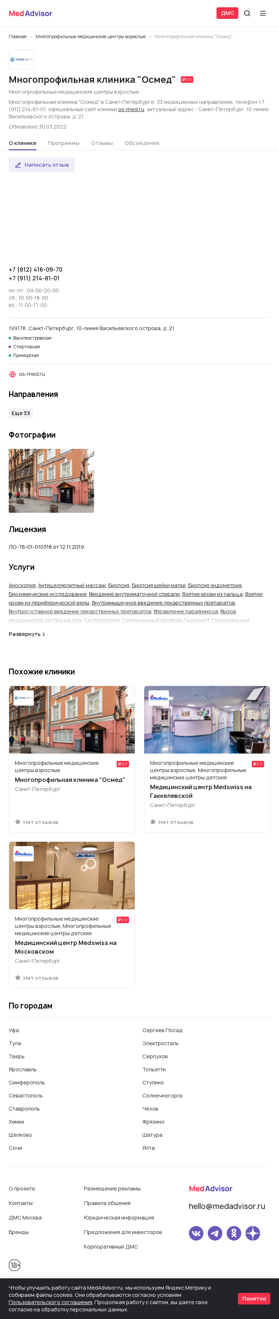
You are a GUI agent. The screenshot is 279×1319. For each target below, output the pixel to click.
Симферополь (27, 1082)
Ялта (148, 1147)
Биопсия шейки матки (159, 585)
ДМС (227, 12)
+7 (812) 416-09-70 (35, 269)
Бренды (19, 1232)
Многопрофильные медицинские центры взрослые (74, 91)
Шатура (152, 1134)
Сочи (15, 1147)
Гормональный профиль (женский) (166, 620)
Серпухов (155, 1056)
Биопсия (118, 585)
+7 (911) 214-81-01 (34, 278)
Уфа (14, 1030)
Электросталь (160, 1043)
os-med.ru (131, 109)
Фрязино (153, 1121)
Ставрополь (24, 1108)
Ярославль (23, 1069)
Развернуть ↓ (27, 633)
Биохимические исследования (47, 593)
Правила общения (107, 1203)
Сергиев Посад (162, 1030)
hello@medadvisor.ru (227, 1206)
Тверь (17, 1056)
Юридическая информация (119, 1217)
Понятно (254, 1298)
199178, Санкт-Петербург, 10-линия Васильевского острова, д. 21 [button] (91, 328)
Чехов (150, 1108)
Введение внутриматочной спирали (134, 593)
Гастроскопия (102, 620)
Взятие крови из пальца (212, 593)
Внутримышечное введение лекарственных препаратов (163, 602)
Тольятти (154, 1069)
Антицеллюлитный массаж (72, 585)
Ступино (153, 1082)
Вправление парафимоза (186, 611)
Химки (16, 1121)
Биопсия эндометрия (215, 585)
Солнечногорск (162, 1095)
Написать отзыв (47, 164)
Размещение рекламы (112, 1188)
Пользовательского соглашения (50, 1302)
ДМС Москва (25, 1217)
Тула (15, 1043)
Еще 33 (21, 413)
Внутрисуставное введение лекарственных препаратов (80, 611)
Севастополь (26, 1095)
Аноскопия (22, 585)
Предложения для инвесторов (123, 1232)
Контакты (21, 1203)
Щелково (20, 1134)
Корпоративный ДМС (111, 1246)
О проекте (22, 1188)
